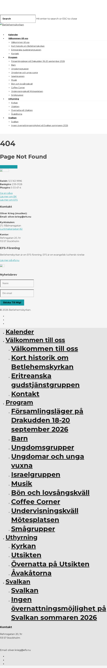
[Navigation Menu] (1, 28)
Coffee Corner (18, 87)
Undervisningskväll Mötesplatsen (27, 91)
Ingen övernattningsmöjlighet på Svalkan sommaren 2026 (39, 125)
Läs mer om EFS (9, 200)
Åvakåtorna (16, 114)
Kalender (13, 34)
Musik (14, 80)
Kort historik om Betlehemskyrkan (28, 46)
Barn (13, 65)
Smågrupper (17, 95)
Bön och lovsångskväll (22, 84)
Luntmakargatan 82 (11, 229)
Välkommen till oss (18, 38)
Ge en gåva (6, 193)
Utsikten (15, 106)
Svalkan (12, 118)
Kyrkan (14, 103)
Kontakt (15, 53)
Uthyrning (13, 99)
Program (12, 57)
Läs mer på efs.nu (9, 260)
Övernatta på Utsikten (22, 110)
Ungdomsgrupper (20, 69)
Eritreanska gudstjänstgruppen (26, 50)
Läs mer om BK (8, 196)
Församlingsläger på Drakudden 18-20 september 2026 (38, 61)
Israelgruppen (18, 76)
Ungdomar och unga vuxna (24, 72)
